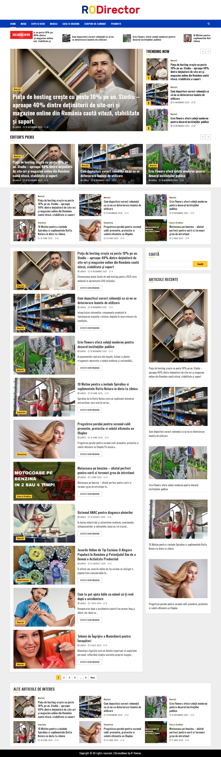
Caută (154, 254)
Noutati (174, 62)
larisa (18, 127)
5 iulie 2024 (95, 645)
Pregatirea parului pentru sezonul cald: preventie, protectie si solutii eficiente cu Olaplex (122, 230)
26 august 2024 (97, 517)
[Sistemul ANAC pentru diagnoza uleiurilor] (44, 523)
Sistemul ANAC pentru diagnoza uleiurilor (105, 512)
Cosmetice (108, 222)
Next (93, 677)
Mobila (54, 23)
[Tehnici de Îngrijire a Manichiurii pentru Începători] (44, 649)
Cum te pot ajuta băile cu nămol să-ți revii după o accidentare (105, 596)
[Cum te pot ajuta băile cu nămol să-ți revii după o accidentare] (44, 607)
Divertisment (23, 580)
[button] (209, 24)
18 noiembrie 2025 (181, 100)
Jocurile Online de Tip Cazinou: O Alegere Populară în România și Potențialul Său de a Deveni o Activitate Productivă (106, 554)
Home (13, 23)
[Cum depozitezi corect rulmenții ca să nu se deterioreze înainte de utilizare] (157, 69)
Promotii (116, 23)
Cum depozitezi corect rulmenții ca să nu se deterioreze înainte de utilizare (190, 69)
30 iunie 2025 (179, 127)
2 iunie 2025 (177, 238)
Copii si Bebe (38, 23)
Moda (23, 23)
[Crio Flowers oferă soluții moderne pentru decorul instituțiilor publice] (157, 95)
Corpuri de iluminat (95, 23)
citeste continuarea (89, 287)
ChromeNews (120, 753)
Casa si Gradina (70, 23)
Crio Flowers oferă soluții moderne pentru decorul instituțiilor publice (190, 95)
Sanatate (175, 112)
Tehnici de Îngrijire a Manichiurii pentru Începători (104, 638)
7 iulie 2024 (95, 603)
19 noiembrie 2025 (181, 77)
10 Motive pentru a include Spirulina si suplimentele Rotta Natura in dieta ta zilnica (190, 120)
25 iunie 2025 (112, 238)
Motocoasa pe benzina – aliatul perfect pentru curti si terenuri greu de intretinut (187, 230)
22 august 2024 (98, 563)
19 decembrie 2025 (34, 127)
